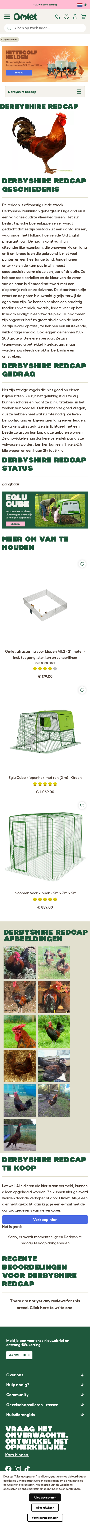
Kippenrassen (9, 39)
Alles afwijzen (45, 1507)
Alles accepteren (45, 1497)
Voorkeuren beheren (45, 1517)
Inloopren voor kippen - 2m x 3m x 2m (45, 893)
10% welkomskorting (45, 4)
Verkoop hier (45, 1219)
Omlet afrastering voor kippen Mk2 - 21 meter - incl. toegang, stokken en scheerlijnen (45, 657)
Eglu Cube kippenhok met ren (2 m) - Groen (45, 778)
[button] (45, 1414)
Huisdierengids (20, 1414)
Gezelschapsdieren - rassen (32, 1404)
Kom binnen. (17, 1454)
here (44, 1307)
